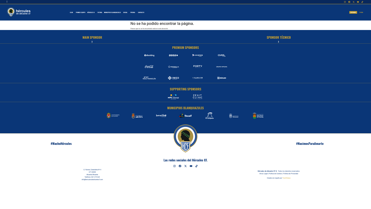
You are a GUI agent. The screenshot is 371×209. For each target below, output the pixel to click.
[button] (72, 12)
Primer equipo (80, 12)
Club (71, 12)
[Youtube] (358, 2)
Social (125, 12)
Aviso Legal (264, 174)
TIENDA (361, 12)
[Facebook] (349, 2)
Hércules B (91, 12)
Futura (99, 12)
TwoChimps (287, 178)
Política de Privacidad (290, 174)
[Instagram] (345, 2)
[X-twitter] (354, 2)
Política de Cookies (275, 174)
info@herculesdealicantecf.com (92, 179)
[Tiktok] (362, 2)
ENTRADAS (353, 12)
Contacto (141, 12)
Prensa (132, 12)
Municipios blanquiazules (112, 12)
